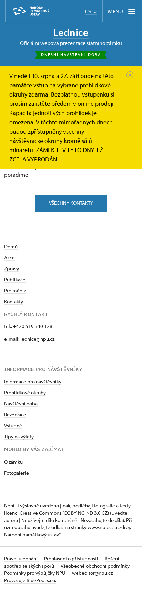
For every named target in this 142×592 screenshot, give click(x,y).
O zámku (13, 462)
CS (89, 11)
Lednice (71, 32)
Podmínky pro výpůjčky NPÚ (35, 573)
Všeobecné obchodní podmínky (95, 565)
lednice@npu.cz (37, 339)
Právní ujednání (21, 558)
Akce (9, 257)
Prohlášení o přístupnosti (71, 558)
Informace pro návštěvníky (32, 381)
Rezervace (15, 414)
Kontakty (13, 301)
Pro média (15, 290)
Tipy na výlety (19, 436)
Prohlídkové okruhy (25, 392)
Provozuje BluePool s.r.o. (30, 580)
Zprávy (11, 268)
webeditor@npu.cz (92, 573)
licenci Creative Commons (32, 513)
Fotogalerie (16, 473)
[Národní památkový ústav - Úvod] (31, 11)
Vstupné (13, 425)
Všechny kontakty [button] (71, 203)
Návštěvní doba (21, 403)
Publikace (15, 279)
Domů (11, 246)
